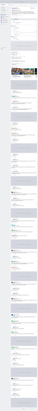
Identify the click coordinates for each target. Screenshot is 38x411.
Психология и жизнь (18, 192)
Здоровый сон (17, 63)
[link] (17, 73)
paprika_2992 (14, 53)
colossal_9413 (14, 63)
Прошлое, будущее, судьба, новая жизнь (21, 235)
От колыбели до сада (18, 358)
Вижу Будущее (17, 101)
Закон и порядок (17, 315)
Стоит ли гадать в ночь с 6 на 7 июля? (18, 61)
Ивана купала (14, 64)
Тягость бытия (17, 225)
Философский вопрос (18, 230)
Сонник (17, 53)
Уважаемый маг (17, 8)
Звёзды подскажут (17, 288)
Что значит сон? (14, 54)
